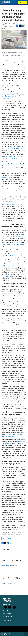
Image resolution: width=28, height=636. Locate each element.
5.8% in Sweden (13, 158)
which (18, 94)
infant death (18, 164)
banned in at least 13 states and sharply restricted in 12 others (13, 236)
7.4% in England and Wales (11, 156)
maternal (9, 164)
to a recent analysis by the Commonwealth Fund (13, 244)
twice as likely (8, 276)
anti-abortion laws (12, 256)
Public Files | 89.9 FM (7, 620)
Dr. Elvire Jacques (6, 177)
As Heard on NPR (7, 538)
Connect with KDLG (7, 613)
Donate (23, 2)
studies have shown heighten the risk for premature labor (13, 96)
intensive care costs (15, 166)
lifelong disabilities (10, 168)
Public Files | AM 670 (7, 617)
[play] (2, 634)
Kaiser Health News (16, 535)
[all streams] (26, 634)
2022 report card (9, 204)
